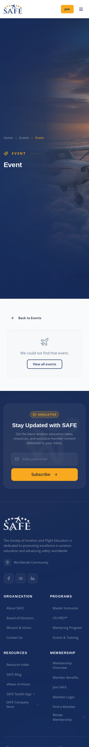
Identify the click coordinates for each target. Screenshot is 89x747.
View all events (44, 364)
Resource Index (17, 664)
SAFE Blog (13, 674)
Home (8, 138)
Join (67, 9)
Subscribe (40, 474)
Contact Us (14, 637)
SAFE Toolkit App (18, 694)
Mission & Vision (18, 627)
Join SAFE (60, 687)
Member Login (64, 697)
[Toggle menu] (80, 9)
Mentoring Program (67, 627)
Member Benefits (65, 677)
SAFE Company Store (17, 704)
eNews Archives (18, 684)
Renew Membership (62, 717)
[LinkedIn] (33, 578)
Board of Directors (20, 618)
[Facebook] (9, 578)
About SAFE (15, 608)
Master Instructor (65, 608)
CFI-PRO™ (60, 618)
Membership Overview (62, 665)
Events (24, 138)
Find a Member (64, 706)
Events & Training (65, 637)
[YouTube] (21, 578)
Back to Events (29, 318)
